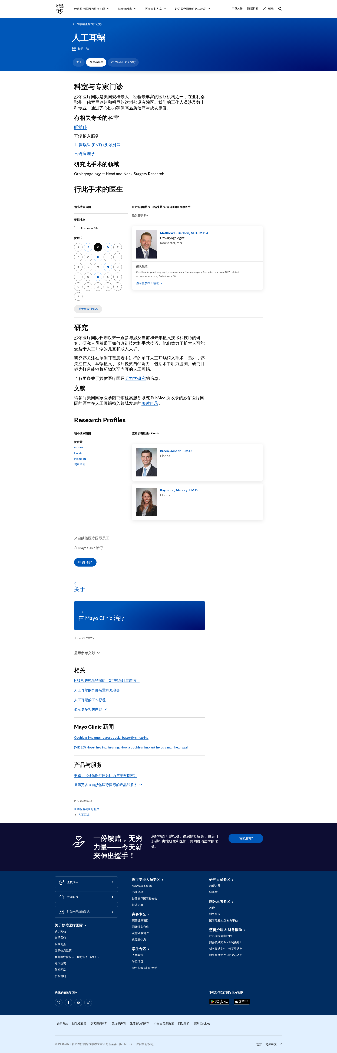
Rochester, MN (89, 228)
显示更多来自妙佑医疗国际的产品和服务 (105, 785)
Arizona (78, 447)
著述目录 (149, 403)
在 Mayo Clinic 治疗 (123, 62)
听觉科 (80, 127)
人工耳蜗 (89, 37)
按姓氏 (78, 238)
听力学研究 (135, 378)
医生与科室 (97, 62)
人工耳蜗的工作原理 (90, 700)
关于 (79, 62)
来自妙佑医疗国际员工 (91, 538)
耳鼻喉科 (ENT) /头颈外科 (97, 144)
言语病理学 (84, 153)
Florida (78, 453)
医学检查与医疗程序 (89, 24)
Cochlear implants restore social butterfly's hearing (111, 737)
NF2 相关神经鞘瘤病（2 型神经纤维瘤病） (107, 680)
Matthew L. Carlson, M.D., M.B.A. (184, 233)
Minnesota (80, 458)
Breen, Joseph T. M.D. (176, 451)
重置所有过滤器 (88, 309)
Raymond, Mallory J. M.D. (179, 490)
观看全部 (79, 464)
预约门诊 (83, 48)
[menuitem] (78, 62)
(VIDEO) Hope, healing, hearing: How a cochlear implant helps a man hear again (132, 747)
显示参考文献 (84, 653)
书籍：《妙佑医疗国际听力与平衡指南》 (105, 775)
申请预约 (85, 562)
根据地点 (79, 219)
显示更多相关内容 (88, 709)
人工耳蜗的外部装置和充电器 (97, 690)
